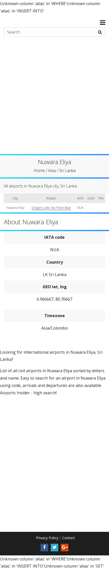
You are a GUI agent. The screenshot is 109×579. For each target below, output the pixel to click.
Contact (68, 538)
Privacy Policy (47, 538)
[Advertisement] (54, 99)
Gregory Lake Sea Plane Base (51, 208)
